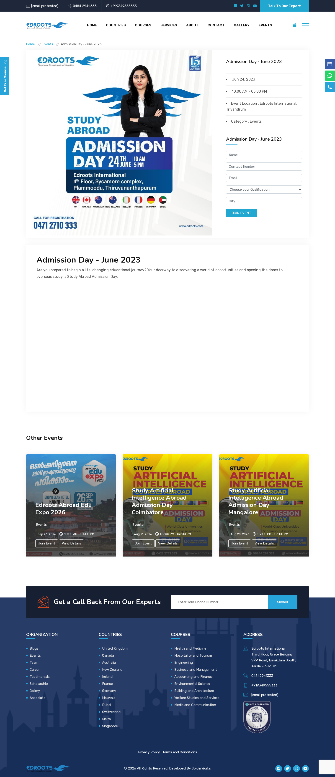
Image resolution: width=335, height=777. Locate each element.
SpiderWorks (201, 768)
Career (35, 670)
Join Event (241, 213)
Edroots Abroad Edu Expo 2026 (63, 508)
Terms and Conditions (179, 752)
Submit (282, 602)
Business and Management (195, 670)
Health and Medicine (190, 648)
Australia (109, 663)
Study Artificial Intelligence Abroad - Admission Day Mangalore (258, 501)
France (107, 684)
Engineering (183, 663)
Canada (108, 655)
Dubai (106, 705)
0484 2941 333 (85, 6)
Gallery (242, 25)
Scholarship (39, 684)
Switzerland (111, 712)
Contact (216, 25)
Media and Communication (195, 705)
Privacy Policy (149, 752)
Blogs (34, 648)
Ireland (107, 677)
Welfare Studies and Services (196, 698)
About (192, 25)
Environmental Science (192, 684)
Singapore (110, 726)
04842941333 (262, 676)
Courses (143, 25)
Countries (116, 25)
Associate (37, 698)
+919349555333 (124, 6)
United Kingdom (115, 648)
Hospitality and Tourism (193, 655)
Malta (106, 719)
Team (34, 663)
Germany (109, 691)
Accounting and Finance (193, 677)
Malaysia (108, 698)
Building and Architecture (194, 691)
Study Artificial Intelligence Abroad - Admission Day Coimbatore (161, 501)
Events (265, 25)
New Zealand (112, 670)
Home (92, 25)
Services (168, 25)
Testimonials (40, 677)
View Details (71, 543)
